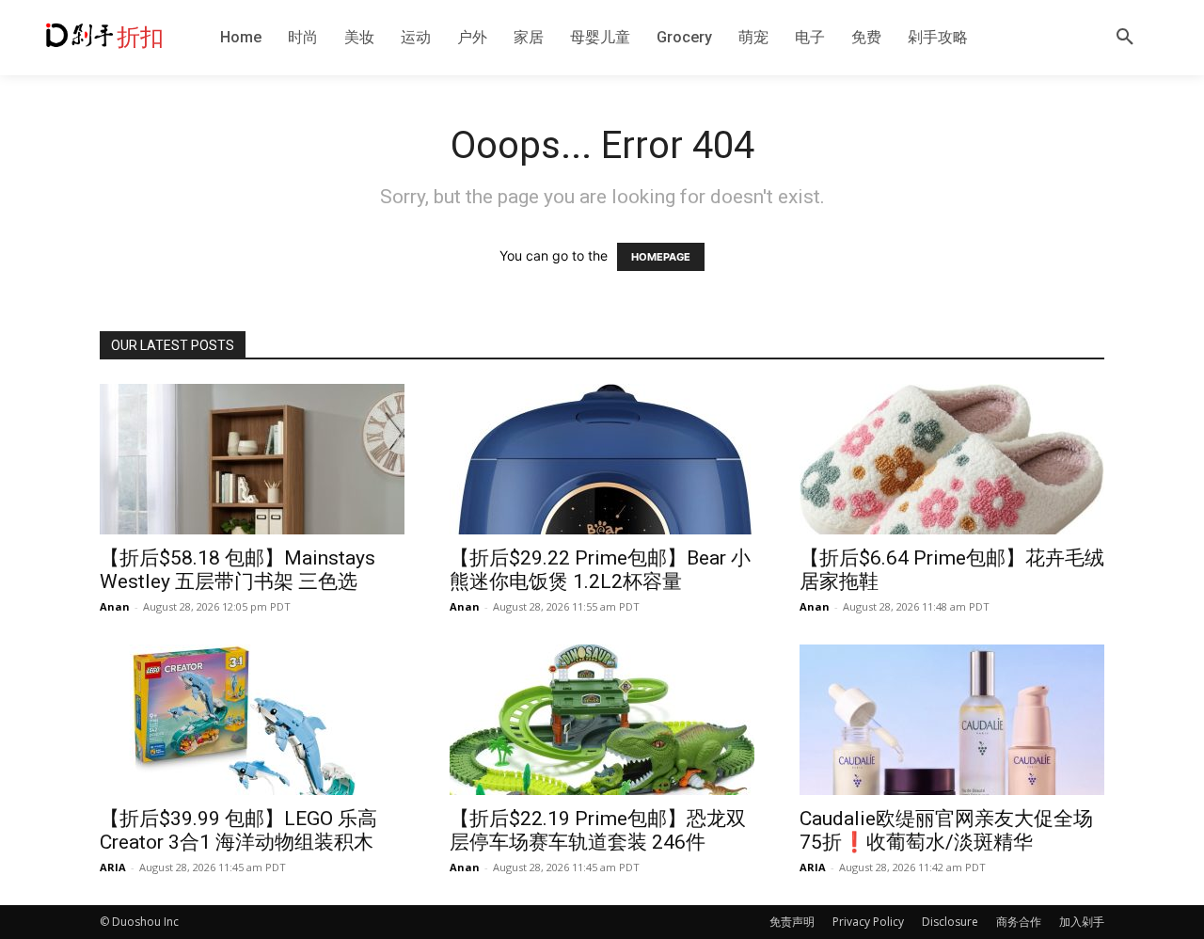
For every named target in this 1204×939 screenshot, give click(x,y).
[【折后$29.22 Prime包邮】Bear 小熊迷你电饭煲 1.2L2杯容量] (602, 459)
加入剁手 (1081, 922)
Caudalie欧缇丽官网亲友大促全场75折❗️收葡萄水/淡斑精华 (946, 830)
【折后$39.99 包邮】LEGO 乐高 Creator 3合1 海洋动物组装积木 (238, 830)
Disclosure (950, 922)
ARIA (113, 867)
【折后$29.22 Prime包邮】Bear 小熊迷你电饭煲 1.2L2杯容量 (600, 570)
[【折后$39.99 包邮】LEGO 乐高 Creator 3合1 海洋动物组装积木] (252, 720)
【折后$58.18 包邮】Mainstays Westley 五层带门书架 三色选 (237, 570)
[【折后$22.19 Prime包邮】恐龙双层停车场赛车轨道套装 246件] (602, 720)
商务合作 (1018, 922)
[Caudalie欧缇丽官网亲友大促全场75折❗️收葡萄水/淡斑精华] (952, 720)
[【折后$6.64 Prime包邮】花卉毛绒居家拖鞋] (952, 459)
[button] (1125, 37)
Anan (115, 606)
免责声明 (792, 922)
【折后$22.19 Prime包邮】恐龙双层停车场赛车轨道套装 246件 (598, 830)
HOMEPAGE (660, 256)
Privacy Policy (868, 922)
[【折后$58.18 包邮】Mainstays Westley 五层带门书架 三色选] (252, 459)
